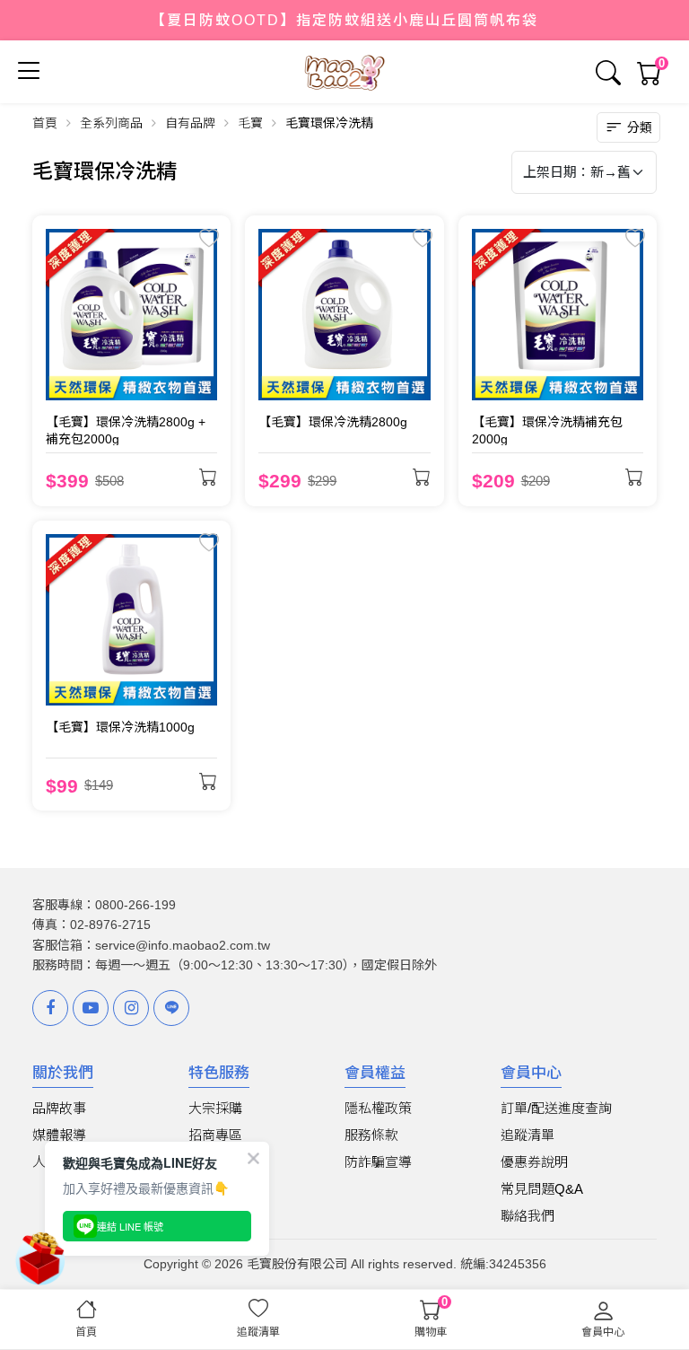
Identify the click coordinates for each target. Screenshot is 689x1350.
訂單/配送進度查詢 (556, 1108)
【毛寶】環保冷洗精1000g (120, 727)
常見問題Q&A (542, 1189)
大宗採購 (215, 1108)
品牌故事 (59, 1108)
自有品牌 (190, 123)
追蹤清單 (527, 1135)
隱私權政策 (378, 1108)
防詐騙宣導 (378, 1162)
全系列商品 (111, 123)
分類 (639, 127)
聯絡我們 (527, 1215)
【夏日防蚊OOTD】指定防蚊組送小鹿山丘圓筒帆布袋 (344, 20)
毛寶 (250, 123)
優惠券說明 (534, 1162)
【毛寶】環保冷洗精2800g (332, 422)
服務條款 (371, 1135)
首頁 (44, 123)
